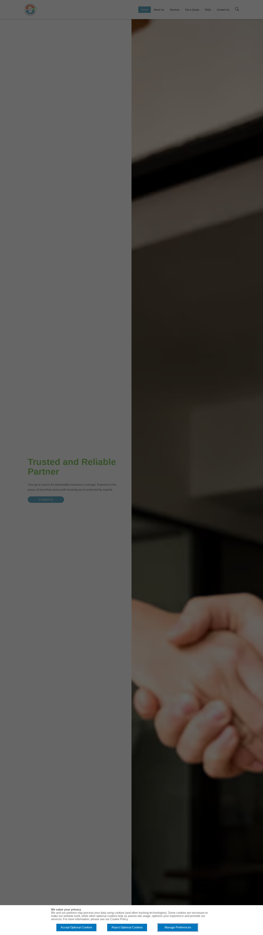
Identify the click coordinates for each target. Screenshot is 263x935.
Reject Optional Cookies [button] (127, 927)
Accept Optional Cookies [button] (76, 927)
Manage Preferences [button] (178, 927)
